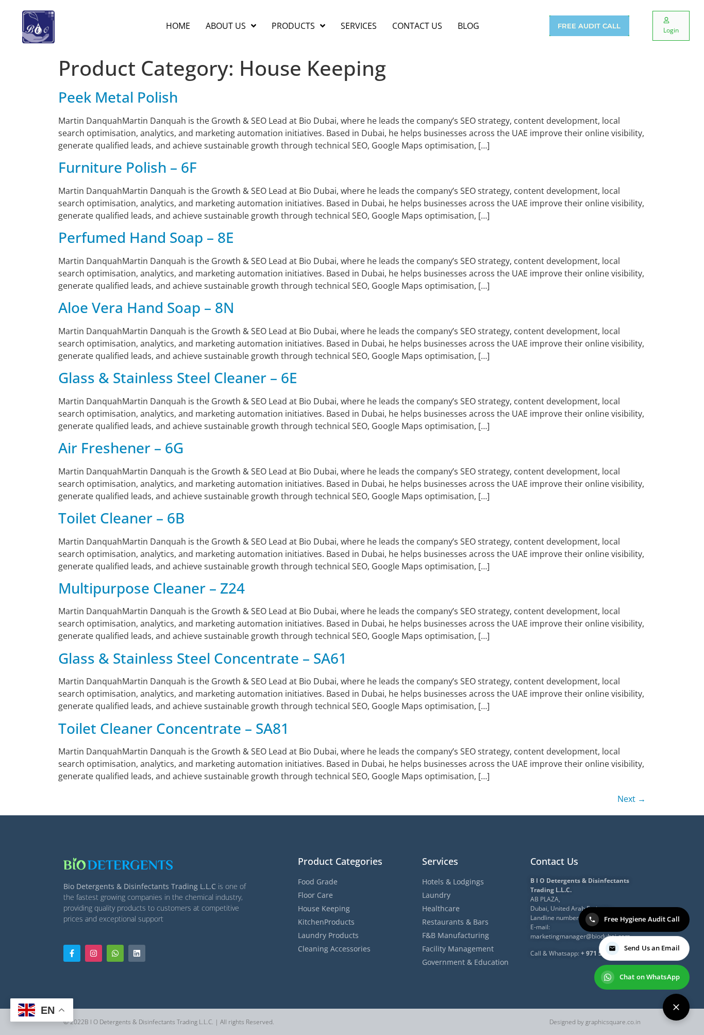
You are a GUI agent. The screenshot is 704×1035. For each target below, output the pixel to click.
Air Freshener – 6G (120, 447)
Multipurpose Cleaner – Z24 (151, 588)
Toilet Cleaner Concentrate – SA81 (173, 728)
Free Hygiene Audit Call (642, 919)
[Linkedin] (136, 953)
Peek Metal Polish (118, 97)
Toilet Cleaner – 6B (121, 518)
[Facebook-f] (71, 953)
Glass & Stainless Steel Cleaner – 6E (177, 377)
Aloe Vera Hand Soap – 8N (146, 307)
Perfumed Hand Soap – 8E (146, 237)
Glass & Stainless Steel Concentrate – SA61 (202, 658)
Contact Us (554, 861)
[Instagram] (93, 953)
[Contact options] (676, 1007)
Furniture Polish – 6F (127, 167)
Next (631, 798)
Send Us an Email (652, 947)
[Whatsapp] (115, 953)
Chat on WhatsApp (649, 976)
